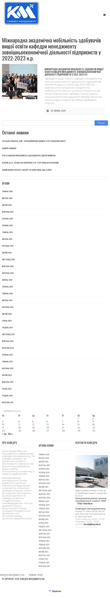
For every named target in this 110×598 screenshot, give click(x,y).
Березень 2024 (7, 307)
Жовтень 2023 (7, 341)
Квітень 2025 (7, 239)
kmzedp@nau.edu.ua (92, 524)
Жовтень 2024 (7, 266)
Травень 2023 (7, 361)
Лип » (10, 433)
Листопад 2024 (8, 259)
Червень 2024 (7, 286)
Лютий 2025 (7, 252)
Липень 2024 (7, 280)
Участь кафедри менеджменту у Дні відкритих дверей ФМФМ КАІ (29, 155)
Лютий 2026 (7, 205)
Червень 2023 (7, 354)
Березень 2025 (7, 245)
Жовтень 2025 (7, 211)
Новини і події (36, 575)
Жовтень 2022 (7, 382)
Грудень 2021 (7, 395)
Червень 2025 (7, 225)
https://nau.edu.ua (85, 503)
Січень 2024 (7, 320)
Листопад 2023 (8, 334)
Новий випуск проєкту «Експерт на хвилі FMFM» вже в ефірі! (27, 169)
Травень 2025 (7, 232)
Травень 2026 (7, 191)
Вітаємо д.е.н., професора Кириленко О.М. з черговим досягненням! (30, 162)
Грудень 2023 (7, 327)
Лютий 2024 (7, 314)
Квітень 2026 (7, 198)
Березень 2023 (7, 368)
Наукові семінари (9, 148)
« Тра (4, 433)
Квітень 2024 (7, 300)
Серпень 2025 (7, 218)
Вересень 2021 (7, 402)
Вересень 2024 (8, 273)
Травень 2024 (7, 293)
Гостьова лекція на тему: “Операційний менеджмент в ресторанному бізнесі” (34, 141)
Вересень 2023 (8, 348)
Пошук (101, 123)
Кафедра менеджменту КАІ (12, 575)
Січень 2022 (7, 388)
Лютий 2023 (7, 375)
